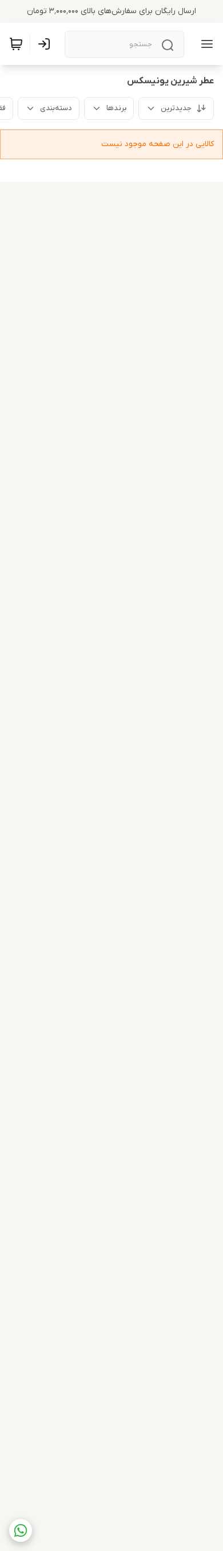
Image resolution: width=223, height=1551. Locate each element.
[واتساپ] (20, 1530)
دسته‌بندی (56, 108)
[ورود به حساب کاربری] (46, 44)
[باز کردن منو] (205, 44)
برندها (116, 108)
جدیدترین (176, 108)
